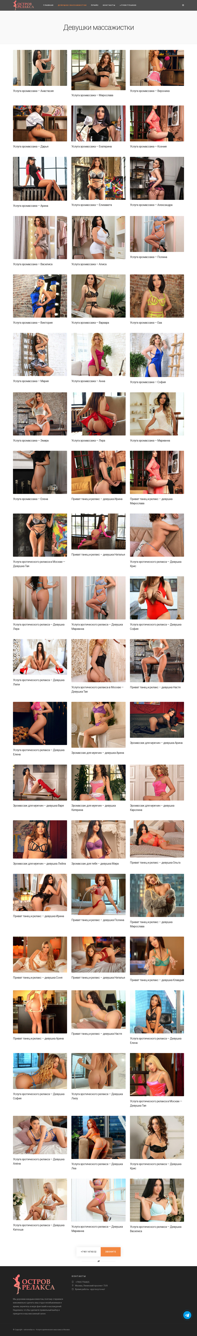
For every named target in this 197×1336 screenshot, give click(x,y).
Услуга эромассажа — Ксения (148, 146)
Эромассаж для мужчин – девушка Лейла (39, 863)
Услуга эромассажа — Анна (88, 381)
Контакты (109, 5)
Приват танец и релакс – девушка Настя (155, 687)
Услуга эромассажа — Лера (88, 440)
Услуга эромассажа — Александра (151, 205)
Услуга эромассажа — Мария (31, 381)
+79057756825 (128, 5)
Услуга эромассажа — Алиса (88, 264)
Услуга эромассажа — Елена (30, 499)
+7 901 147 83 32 (88, 1252)
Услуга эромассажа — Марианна (150, 440)
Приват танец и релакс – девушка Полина (97, 920)
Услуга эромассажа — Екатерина (91, 146)
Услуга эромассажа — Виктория (32, 322)
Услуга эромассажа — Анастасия (33, 91)
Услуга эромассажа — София (148, 382)
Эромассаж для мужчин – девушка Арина (97, 753)
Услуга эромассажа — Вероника (149, 91)
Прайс (94, 5)
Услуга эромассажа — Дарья (30, 146)
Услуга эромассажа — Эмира (30, 440)
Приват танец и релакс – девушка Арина (38, 1038)
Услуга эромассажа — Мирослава (92, 95)
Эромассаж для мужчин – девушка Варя (38, 805)
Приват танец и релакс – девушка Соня (37, 977)
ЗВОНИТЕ (110, 1252)
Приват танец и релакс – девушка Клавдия (157, 980)
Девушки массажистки (72, 5)
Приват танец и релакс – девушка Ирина (96, 499)
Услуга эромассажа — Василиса (32, 264)
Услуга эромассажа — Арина (30, 205)
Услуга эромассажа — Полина (148, 257)
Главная (48, 5)
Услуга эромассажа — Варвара (90, 322)
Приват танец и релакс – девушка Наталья (98, 554)
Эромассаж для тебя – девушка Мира (95, 863)
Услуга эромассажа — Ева (146, 322)
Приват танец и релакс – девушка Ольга (155, 862)
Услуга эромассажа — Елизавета (91, 205)
